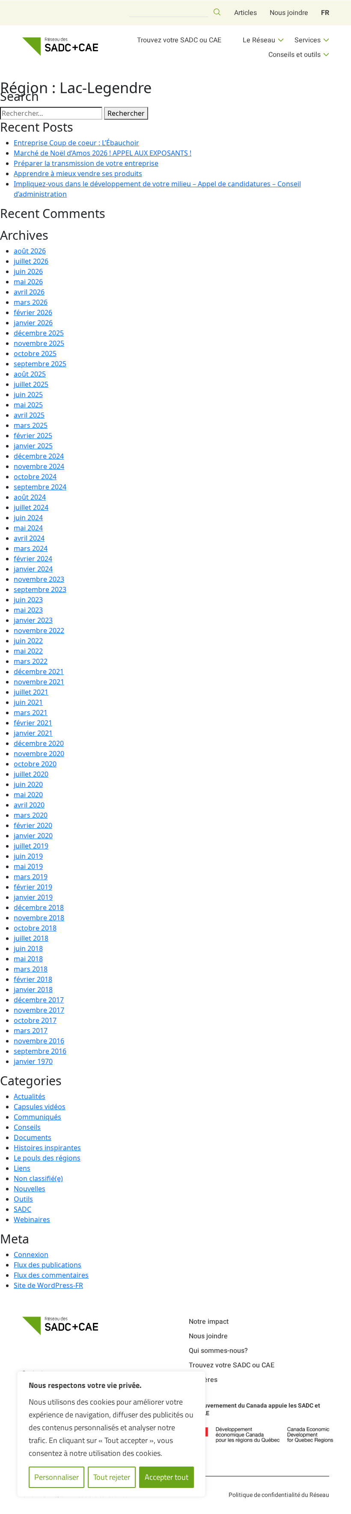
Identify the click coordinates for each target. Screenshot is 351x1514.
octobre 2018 (35, 928)
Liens (22, 1168)
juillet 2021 (31, 692)
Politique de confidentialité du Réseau (279, 1494)
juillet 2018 (31, 938)
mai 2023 (28, 610)
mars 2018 (31, 969)
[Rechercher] (217, 12)
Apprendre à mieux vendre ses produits (78, 173)
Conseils (27, 1127)
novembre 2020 (39, 753)
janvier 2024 (33, 569)
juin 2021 (28, 702)
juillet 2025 (31, 384)
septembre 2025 (40, 363)
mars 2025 (31, 425)
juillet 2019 (31, 846)
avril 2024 (29, 538)
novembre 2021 (39, 681)
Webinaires (32, 1219)
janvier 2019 (33, 897)
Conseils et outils (294, 55)
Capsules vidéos (39, 1106)
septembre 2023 (40, 589)
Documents (32, 1137)
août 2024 (30, 497)
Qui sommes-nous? (218, 1351)
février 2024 (33, 558)
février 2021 (33, 723)
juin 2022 (28, 640)
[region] (111, 1434)
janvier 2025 (33, 446)
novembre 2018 (39, 917)
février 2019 (33, 887)
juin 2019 (28, 856)
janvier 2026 (33, 322)
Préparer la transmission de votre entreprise (86, 163)
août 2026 (30, 251)
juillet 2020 (31, 774)
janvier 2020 (33, 835)
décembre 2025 (39, 333)
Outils (23, 1199)
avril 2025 (29, 415)
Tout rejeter (111, 1477)
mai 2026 (28, 281)
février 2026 (33, 312)
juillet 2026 (31, 261)
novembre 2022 (39, 630)
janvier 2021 (33, 733)
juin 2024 (28, 517)
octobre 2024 (35, 476)
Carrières (203, 1380)
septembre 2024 (40, 487)
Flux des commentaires (51, 1275)
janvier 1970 (33, 1061)
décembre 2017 (39, 999)
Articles (245, 13)
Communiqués (37, 1117)
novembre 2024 (39, 466)
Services (307, 40)
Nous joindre (289, 13)
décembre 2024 (39, 456)
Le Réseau (259, 40)
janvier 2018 (33, 989)
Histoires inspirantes (47, 1147)
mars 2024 (31, 548)
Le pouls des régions (47, 1158)
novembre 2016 (39, 1041)
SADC (22, 1209)
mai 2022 (28, 651)
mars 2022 (31, 661)
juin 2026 (28, 271)
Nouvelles (29, 1188)
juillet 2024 (31, 507)
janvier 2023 (33, 620)
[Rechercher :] (51, 113)
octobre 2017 (35, 1020)
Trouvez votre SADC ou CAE (179, 40)
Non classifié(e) (38, 1178)
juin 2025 (28, 394)
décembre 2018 (39, 907)
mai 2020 (28, 794)
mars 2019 (31, 876)
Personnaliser (56, 1477)
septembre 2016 (40, 1051)
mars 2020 (31, 815)
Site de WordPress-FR (48, 1285)
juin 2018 (28, 948)
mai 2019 (28, 866)
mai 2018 (28, 958)
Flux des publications (47, 1265)
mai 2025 (28, 404)
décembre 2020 (39, 743)
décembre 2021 (39, 671)
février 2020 (33, 825)
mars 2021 (31, 712)
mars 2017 (31, 1030)
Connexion (31, 1254)
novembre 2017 (39, 1010)
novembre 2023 (39, 579)
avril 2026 (29, 292)
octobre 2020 (35, 764)
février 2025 (33, 435)
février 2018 (33, 979)
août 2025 (30, 374)
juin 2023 (28, 599)
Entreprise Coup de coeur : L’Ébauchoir (76, 142)
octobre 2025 (35, 353)
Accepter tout (166, 1477)
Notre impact (209, 1322)
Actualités (29, 1096)
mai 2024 (28, 528)
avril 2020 (29, 805)
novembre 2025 (39, 343)
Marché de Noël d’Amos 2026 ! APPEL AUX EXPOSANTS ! (102, 153)
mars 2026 (31, 302)
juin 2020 (28, 784)
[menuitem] (325, 13)
